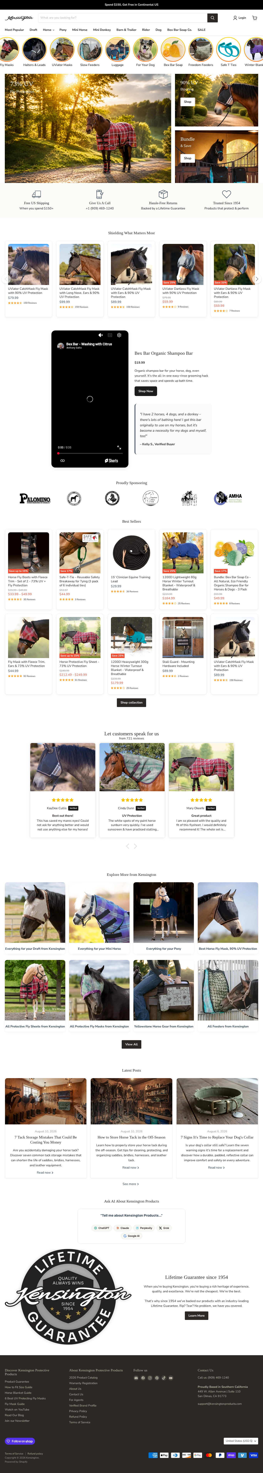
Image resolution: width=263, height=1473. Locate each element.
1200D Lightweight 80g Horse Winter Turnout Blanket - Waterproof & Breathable (179, 583)
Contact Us (76, 1394)
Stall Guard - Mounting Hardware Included (178, 664)
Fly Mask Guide (15, 1404)
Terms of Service (79, 1422)
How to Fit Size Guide (18, 1387)
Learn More (196, 1316)
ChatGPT (103, 1227)
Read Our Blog (14, 1415)
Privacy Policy (78, 1411)
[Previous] (6, 279)
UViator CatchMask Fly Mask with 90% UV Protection (28, 291)
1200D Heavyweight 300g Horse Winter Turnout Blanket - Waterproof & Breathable (129, 668)
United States (239, 1441)
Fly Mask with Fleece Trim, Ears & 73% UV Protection (26, 664)
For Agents (76, 1400)
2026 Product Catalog (83, 1377)
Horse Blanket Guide (18, 1393)
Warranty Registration (83, 1383)
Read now (44, 1172)
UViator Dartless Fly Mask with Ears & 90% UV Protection (232, 293)
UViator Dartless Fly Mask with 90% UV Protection (180, 291)
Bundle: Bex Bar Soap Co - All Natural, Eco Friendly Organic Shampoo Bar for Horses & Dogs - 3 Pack (232, 583)
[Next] (256, 279)
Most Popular (14, 30)
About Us (75, 1389)
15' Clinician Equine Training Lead (130, 579)
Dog (159, 30)
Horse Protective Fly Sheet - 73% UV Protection (79, 664)
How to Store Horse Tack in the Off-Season (131, 1137)
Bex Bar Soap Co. (179, 30)
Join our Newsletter (17, 1421)
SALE (202, 30)
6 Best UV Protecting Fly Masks (25, 1398)
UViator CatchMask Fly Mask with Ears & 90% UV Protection (131, 293)
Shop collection (131, 702)
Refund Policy (78, 1417)
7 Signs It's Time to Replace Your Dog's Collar (217, 1137)
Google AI (134, 1235)
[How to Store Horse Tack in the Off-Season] (131, 1101)
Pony (62, 30)
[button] (128, 846)
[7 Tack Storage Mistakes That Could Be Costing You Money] (45, 1101)
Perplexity (146, 1227)
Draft (33, 30)
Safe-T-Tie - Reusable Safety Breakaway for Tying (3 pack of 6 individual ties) (79, 581)
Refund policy (35, 1453)
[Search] (212, 17)
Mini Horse (79, 30)
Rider (146, 30)
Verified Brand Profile (82, 1405)
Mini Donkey (102, 30)
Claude (125, 1227)
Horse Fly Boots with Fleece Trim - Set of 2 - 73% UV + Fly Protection (28, 581)
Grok (166, 1227)
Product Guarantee (17, 1382)
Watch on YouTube (17, 1409)
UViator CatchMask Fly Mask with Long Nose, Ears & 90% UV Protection (79, 293)
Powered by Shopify (16, 1462)
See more (130, 1184)
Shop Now (145, 391)
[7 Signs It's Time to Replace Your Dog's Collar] (217, 1101)
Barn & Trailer (126, 30)
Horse (47, 30)
